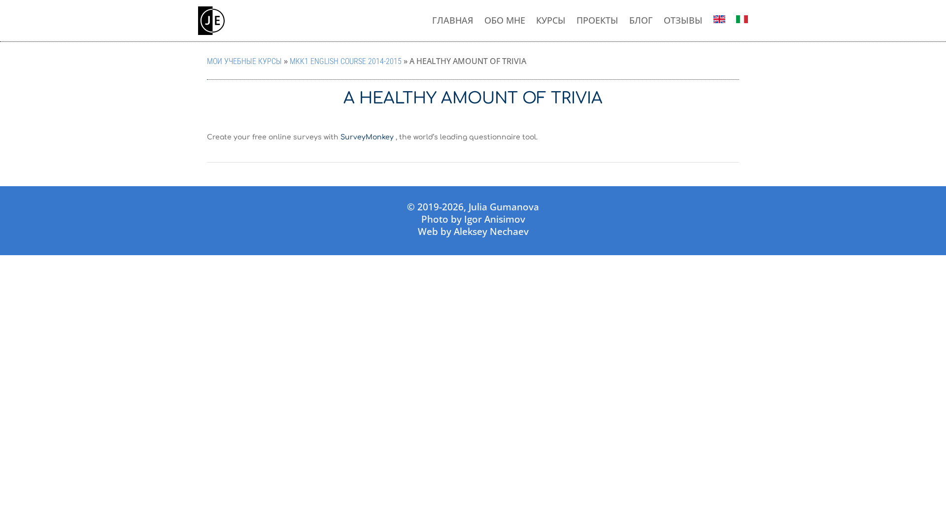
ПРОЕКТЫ (597, 20)
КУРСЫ (551, 20)
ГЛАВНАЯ (452, 20)
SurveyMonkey (367, 137)
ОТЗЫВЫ (683, 20)
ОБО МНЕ (504, 20)
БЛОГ (641, 20)
